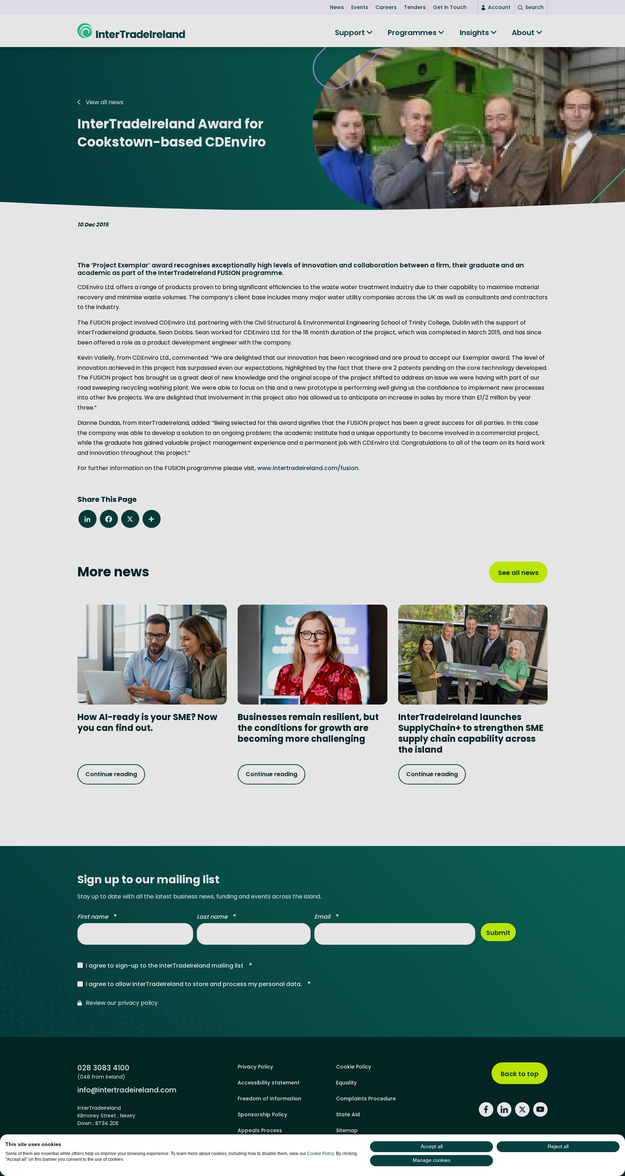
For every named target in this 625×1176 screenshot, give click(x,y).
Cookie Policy (320, 1153)
